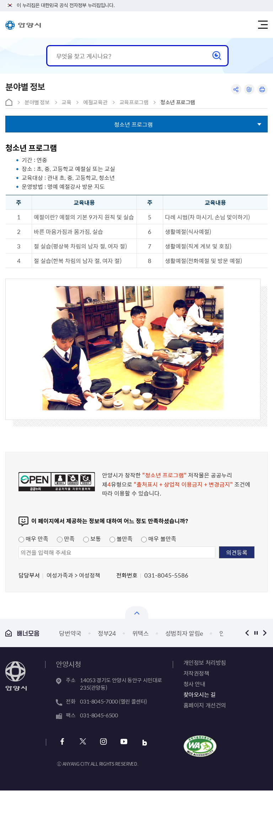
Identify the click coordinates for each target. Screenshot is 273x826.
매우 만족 (36, 538)
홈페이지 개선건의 (204, 705)
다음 (265, 632)
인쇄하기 (262, 89)
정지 (256, 632)
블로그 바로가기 (144, 742)
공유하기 (236, 89)
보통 (95, 538)
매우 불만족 (161, 538)
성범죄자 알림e (184, 633)
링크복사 (249, 89)
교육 (66, 102)
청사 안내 (194, 683)
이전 (247, 632)
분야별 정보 (37, 102)
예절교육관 (95, 102)
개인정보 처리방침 (204, 662)
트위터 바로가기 (83, 742)
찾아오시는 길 (199, 694)
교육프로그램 (134, 102)
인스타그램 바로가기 (103, 742)
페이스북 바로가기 (62, 742)
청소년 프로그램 (177, 102)
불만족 (124, 538)
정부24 (107, 633)
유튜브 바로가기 (124, 742)
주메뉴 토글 (263, 25)
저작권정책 (196, 673)
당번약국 (70, 633)
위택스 (140, 633)
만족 (69, 538)
